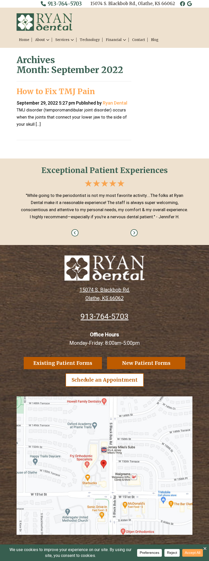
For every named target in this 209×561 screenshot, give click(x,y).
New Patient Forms (146, 363)
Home (24, 40)
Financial (114, 40)
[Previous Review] (75, 232)
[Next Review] (134, 232)
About (40, 40)
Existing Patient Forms (62, 363)
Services (62, 40)
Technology (90, 40)
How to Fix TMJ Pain (56, 91)
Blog (155, 40)
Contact (138, 40)
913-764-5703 (64, 4)
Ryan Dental (115, 103)
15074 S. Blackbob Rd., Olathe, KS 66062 (132, 3)
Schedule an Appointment (105, 380)
